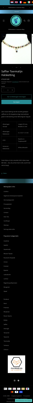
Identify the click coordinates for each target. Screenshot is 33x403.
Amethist (6, 241)
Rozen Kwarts (8, 316)
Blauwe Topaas (8, 253)
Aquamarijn (7, 249)
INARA (8, 396)
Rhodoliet (7, 312)
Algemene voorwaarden (13, 398)
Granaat (6, 266)
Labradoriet (7, 274)
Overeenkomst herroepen (23, 400)
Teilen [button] (5, 173)
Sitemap (6, 225)
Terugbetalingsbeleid (16, 396)
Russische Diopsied (9, 258)
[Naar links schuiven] (12, 67)
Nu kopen (16, 102)
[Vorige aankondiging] (3, 8)
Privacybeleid (8, 204)
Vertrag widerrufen (9, 229)
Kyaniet (6, 270)
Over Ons (6, 217)
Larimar (6, 279)
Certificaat (7, 221)
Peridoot (6, 299)
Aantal (3, 86)
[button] (4, 21)
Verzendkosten (15, 81)
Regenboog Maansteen (10, 283)
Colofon (6, 191)
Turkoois (6, 345)
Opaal (5, 291)
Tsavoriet (6, 337)
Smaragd (6, 328)
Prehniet (6, 307)
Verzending (7, 208)
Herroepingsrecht (9, 200)
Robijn (6, 320)
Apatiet (6, 245)
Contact (6, 212)
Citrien (6, 262)
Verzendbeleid (23, 398)
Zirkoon (6, 349)
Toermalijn (7, 341)
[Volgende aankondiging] (30, 8)
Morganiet (7, 287)
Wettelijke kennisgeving (12, 401)
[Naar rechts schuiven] (21, 67)
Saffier (5, 324)
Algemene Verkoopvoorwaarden (13, 196)
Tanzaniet (6, 333)
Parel (5, 303)
